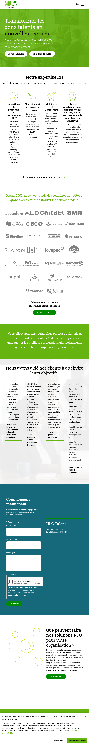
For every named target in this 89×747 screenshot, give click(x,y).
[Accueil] (11, 4)
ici (64, 177)
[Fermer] (85, 716)
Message (10, 553)
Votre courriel (11, 539)
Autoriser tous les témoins (77, 740)
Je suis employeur (16, 54)
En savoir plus (56, 676)
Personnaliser (58, 740)
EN (77, 5)
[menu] (82, 4)
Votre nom (10, 526)
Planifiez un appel (44, 312)
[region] (44, 730)
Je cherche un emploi (42, 54)
